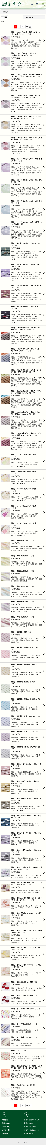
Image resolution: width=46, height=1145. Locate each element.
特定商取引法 (28, 1133)
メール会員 (6, 1127)
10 (27, 27)
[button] (43, 4)
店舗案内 (5, 1120)
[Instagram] (4, 1114)
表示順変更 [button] (29, 17)
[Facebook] (26, 1114)
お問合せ (5, 1133)
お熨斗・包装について (32, 1130)
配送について (28, 1123)
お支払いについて (30, 1127)
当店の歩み (6, 1123)
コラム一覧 (6, 1130)
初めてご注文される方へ (32, 1120)
